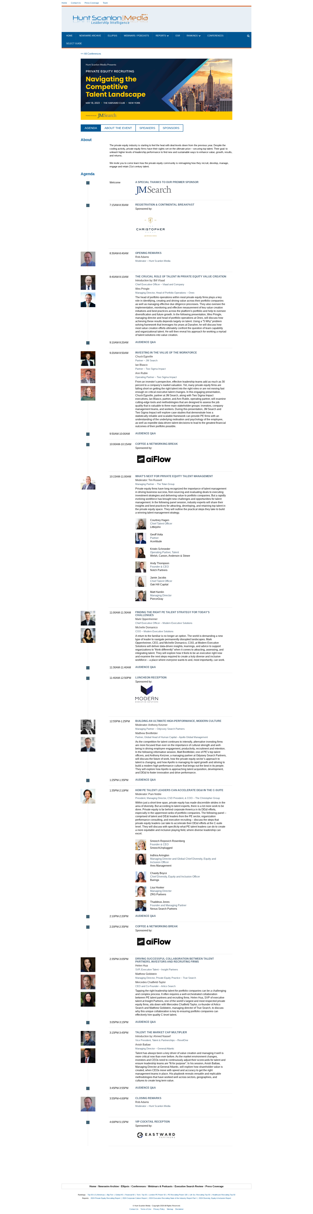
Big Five (110, 1195)
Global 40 (119, 1195)
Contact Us (76, 3)
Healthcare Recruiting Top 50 (223, 1195)
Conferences (215, 36)
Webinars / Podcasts (136, 36)
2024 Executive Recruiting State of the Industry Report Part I (173, 1198)
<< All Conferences (91, 53)
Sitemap (170, 1209)
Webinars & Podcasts (160, 1186)
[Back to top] (308, 1209)
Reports (161, 36)
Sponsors (171, 128)
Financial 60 (129, 1195)
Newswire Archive (90, 36)
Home (64, 3)
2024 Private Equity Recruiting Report (105, 1198)
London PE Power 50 (157, 1195)
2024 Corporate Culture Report (134, 1198)
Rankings (192, 36)
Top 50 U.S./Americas (96, 1195)
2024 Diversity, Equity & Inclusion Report (215, 1198)
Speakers (147, 128)
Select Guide (74, 43)
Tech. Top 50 (142, 1195)
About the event (118, 128)
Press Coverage (92, 3)
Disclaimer (179, 1209)
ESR (178, 36)
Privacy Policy (159, 1209)
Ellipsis (112, 36)
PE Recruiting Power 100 (177, 1195)
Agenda (91, 128)
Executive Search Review (189, 1186)
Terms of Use (146, 1209)
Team (105, 3)
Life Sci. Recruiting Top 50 (200, 1195)
